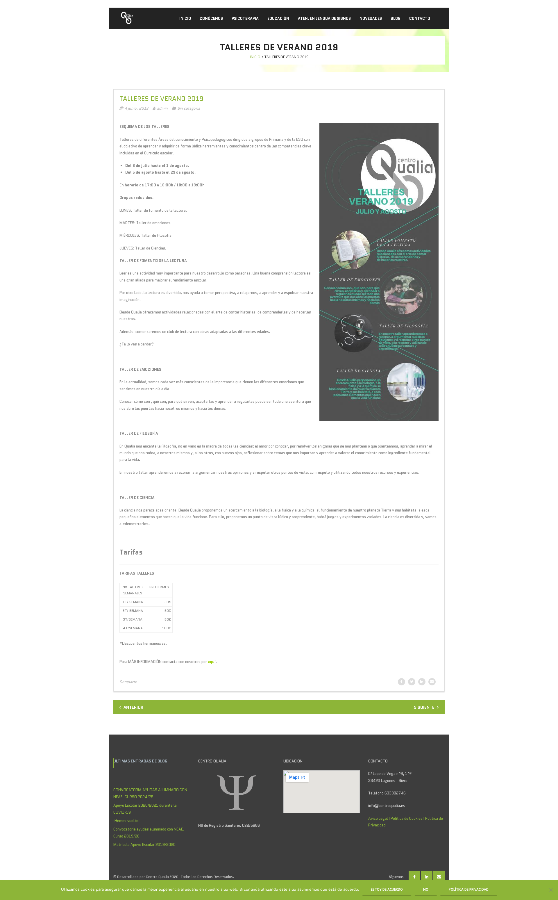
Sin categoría (188, 108)
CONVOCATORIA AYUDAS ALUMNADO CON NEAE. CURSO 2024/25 (150, 793)
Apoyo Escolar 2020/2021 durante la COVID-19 (145, 809)
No (425, 889)
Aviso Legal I (379, 818)
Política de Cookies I (408, 818)
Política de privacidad (469, 889)
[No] (551, 890)
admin (162, 108)
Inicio (255, 56)
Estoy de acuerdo (387, 889)
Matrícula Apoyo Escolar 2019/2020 (144, 844)
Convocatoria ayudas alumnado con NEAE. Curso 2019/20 (148, 832)
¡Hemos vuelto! (126, 821)
